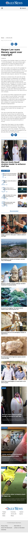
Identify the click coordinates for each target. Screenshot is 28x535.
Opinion (21, 511)
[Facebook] (12, 44)
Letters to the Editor (19, 527)
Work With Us (17, 525)
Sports (21, 513)
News (2, 37)
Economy (13, 511)
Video (3, 515)
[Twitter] (16, 44)
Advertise (3, 529)
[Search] (20, 8)
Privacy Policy (4, 525)
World (3, 513)
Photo (12, 515)
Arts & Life (9, 37)
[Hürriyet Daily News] (14, 3)
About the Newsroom (6, 527)
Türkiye (4, 511)
